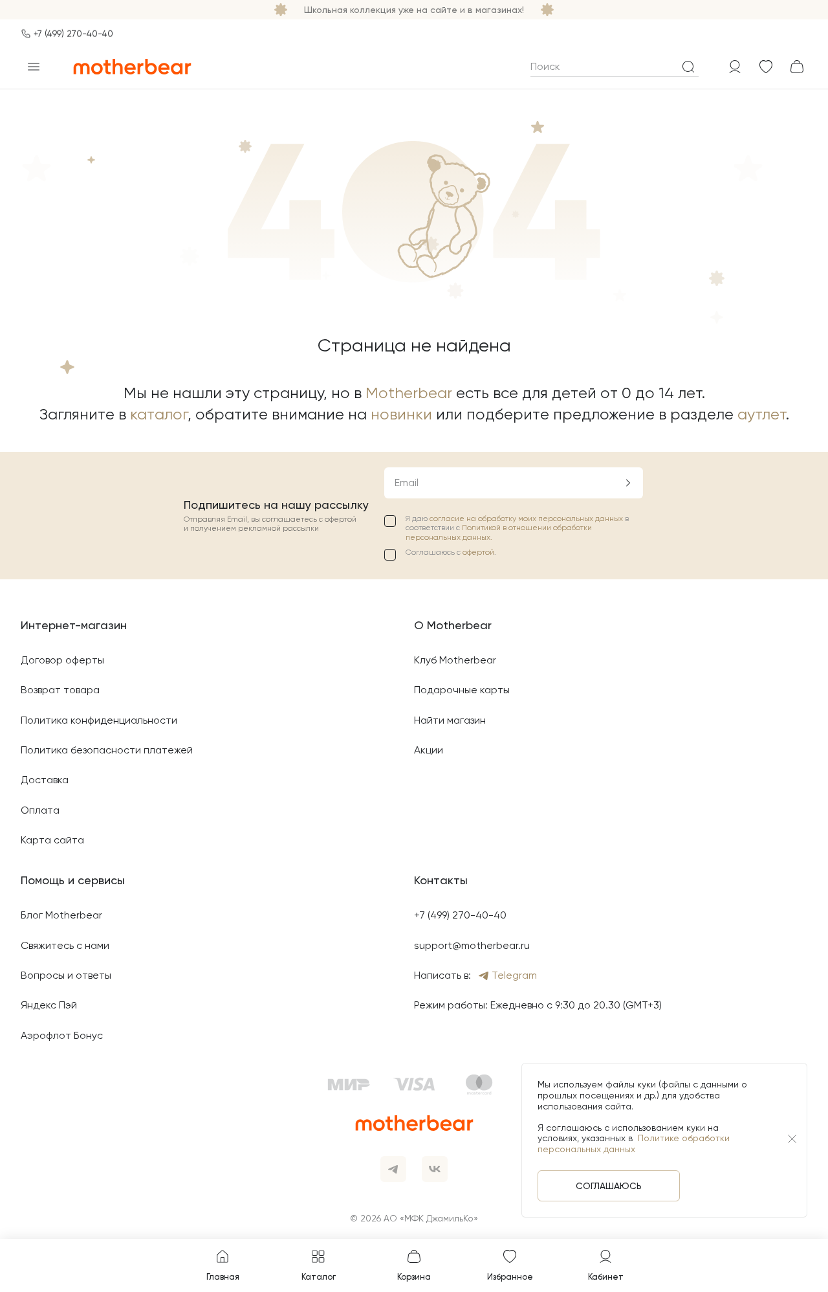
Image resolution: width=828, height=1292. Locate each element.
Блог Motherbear (61, 915)
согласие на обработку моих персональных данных (527, 518)
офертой (478, 552)
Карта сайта (52, 840)
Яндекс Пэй (49, 1005)
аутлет (761, 414)
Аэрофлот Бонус (62, 1035)
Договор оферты (62, 660)
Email (407, 482)
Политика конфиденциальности (99, 720)
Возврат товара (60, 690)
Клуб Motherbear (455, 660)
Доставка (45, 780)
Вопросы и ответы (66, 975)
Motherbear (408, 393)
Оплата (40, 810)
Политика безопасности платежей (107, 750)
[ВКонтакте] (435, 1169)
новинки (401, 414)
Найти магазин (450, 720)
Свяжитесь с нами (65, 945)
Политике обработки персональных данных (634, 1143)
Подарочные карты (462, 690)
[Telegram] (393, 1169)
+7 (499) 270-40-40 (73, 33)
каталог (159, 414)
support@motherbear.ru (472, 945)
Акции (428, 750)
